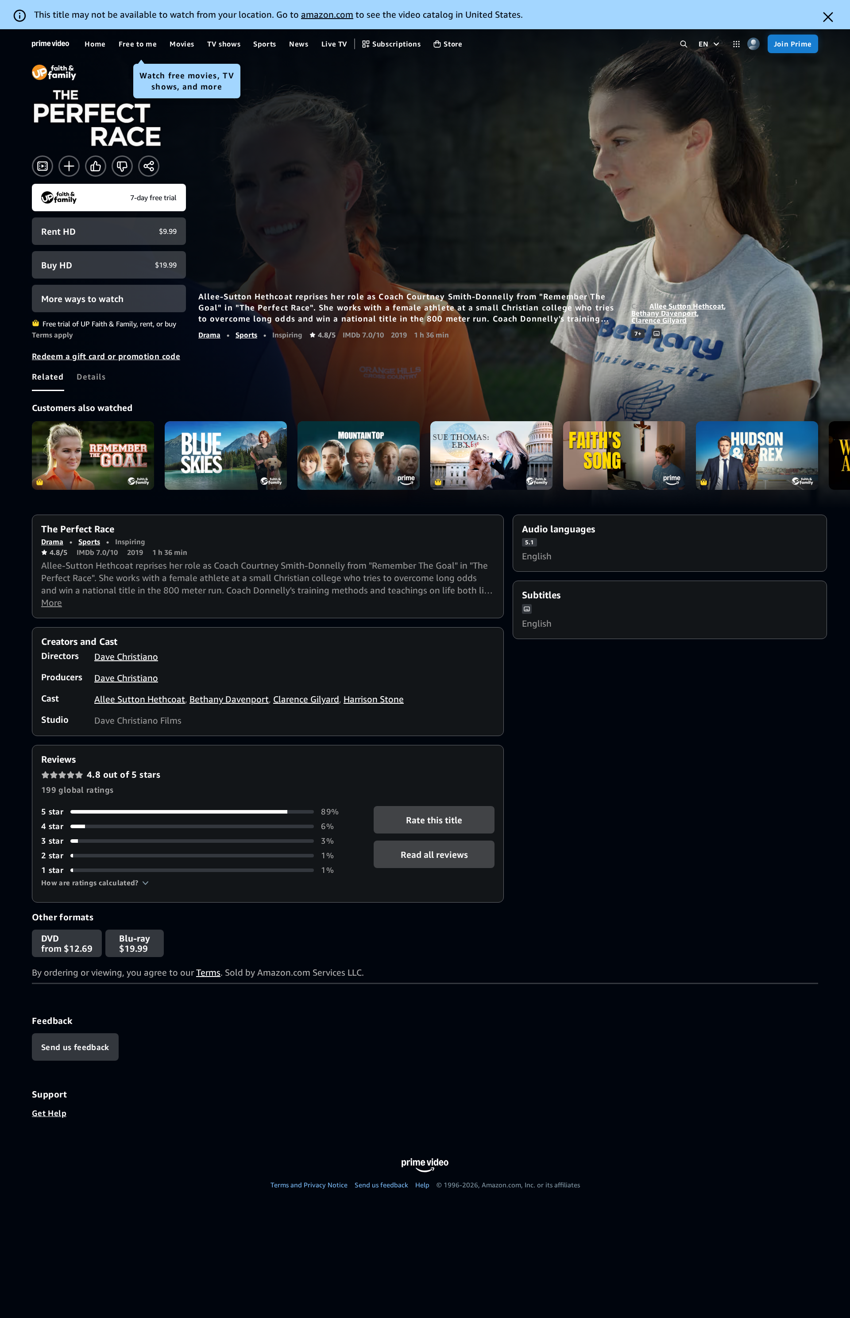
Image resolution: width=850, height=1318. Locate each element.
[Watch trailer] (42, 166)
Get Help (49, 1113)
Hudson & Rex (757, 455)
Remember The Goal (93, 455)
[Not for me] (122, 166)
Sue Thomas (491, 455)
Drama (209, 334)
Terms (208, 972)
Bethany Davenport (664, 313)
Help (422, 1185)
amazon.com (327, 14)
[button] (95, 882)
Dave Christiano (126, 656)
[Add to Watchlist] (69, 166)
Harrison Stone (374, 699)
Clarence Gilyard (659, 320)
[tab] (48, 376)
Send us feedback (381, 1185)
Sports (246, 334)
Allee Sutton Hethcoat (686, 306)
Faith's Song (624, 455)
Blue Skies (226, 455)
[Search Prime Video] (683, 44)
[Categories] (736, 44)
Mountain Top (359, 455)
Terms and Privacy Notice (309, 1185)
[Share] (148, 166)
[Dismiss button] (828, 17)
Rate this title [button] (434, 820)
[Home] (50, 43)
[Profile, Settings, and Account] (753, 44)
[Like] (95, 166)
